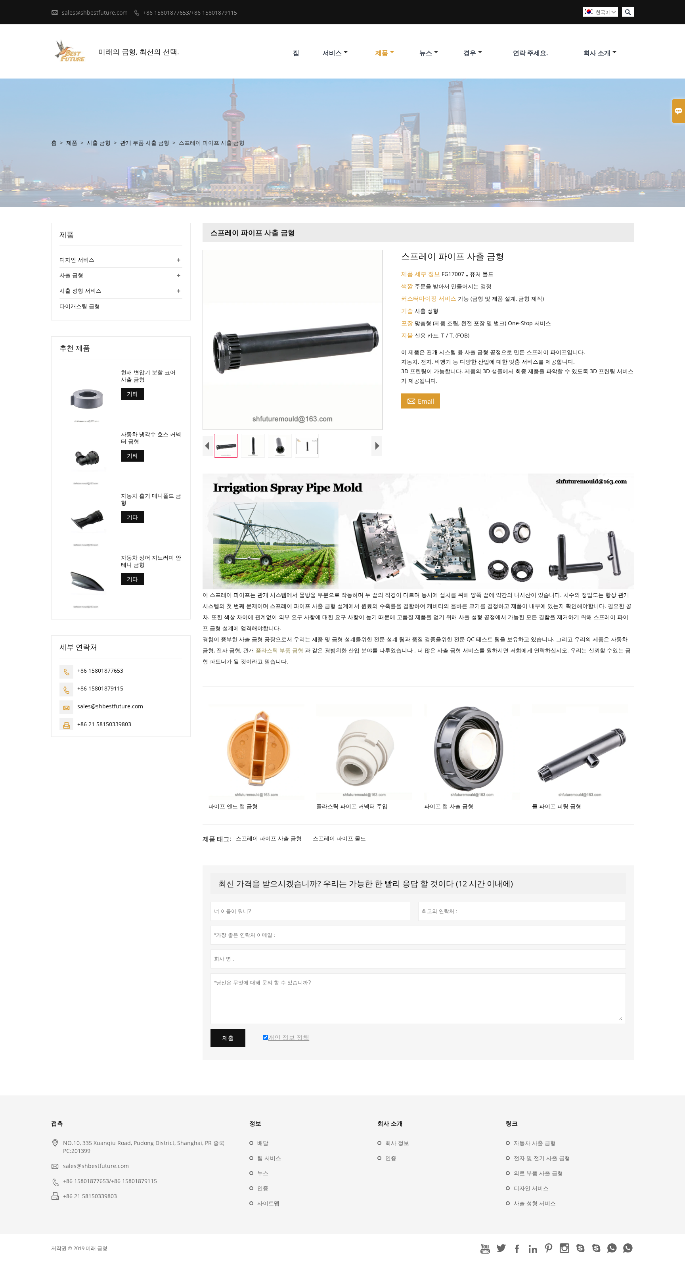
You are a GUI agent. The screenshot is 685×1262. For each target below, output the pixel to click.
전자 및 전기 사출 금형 (542, 1158)
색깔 (408, 286)
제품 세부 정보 (421, 274)
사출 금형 (99, 142)
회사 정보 (397, 1143)
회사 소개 (597, 52)
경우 (469, 52)
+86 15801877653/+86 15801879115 (190, 12)
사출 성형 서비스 (80, 290)
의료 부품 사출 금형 (538, 1173)
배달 (262, 1143)
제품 (381, 52)
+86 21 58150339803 (104, 723)
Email (420, 401)
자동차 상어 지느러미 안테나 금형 (151, 561)
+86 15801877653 (100, 670)
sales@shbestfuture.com (95, 12)
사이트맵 (268, 1203)
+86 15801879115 (100, 688)
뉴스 (425, 52)
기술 (408, 311)
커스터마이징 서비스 (429, 298)
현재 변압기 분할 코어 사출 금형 (148, 376)
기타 (132, 393)
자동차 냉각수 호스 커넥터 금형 (151, 437)
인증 (262, 1188)
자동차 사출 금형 (535, 1143)
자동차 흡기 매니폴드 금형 (151, 499)
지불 (408, 335)
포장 (408, 323)
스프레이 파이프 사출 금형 (269, 838)
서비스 (332, 52)
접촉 (57, 1123)
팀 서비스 (269, 1158)
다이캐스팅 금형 (79, 306)
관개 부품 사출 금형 (144, 142)
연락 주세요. (530, 52)
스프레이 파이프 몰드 (339, 838)
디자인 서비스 (76, 259)
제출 (227, 1038)
